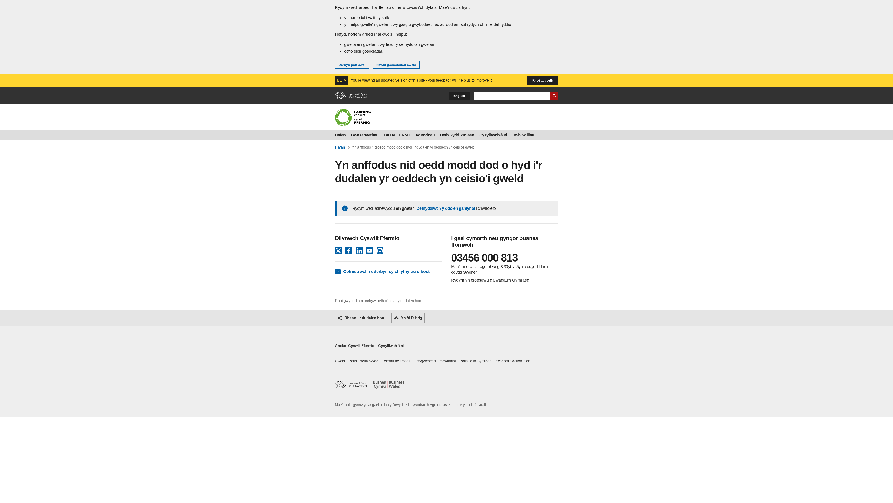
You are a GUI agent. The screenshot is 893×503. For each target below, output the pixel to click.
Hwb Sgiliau (523, 135)
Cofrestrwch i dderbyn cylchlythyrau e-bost (386, 271)
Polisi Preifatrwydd (363, 361)
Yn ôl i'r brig (411, 318)
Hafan (340, 135)
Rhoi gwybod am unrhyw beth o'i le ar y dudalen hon (378, 301)
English (459, 96)
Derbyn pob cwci (352, 65)
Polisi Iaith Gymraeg (475, 361)
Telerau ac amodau (397, 361)
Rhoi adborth (542, 80)
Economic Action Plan (512, 361)
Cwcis (340, 361)
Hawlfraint (448, 361)
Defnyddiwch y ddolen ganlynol (446, 208)
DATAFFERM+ (397, 135)
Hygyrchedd (426, 361)
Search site (554, 96)
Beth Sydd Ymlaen (457, 135)
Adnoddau (425, 135)
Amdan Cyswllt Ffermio (354, 346)
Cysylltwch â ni (493, 135)
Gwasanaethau (365, 135)
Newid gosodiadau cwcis (396, 65)
